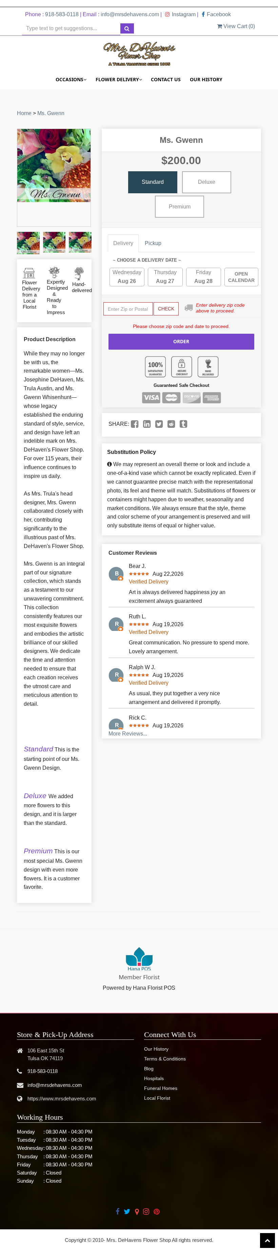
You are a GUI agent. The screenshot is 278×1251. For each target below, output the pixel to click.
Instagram (184, 14)
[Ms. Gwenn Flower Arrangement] (28, 243)
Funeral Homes (160, 1088)
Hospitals (154, 1078)
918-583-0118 (62, 14)
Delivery (123, 243)
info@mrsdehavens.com (130, 14)
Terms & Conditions (165, 1058)
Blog (149, 1068)
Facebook (219, 14)
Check (166, 308)
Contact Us (166, 79)
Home (24, 113)
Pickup (153, 243)
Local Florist (157, 1098)
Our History (206, 79)
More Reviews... (127, 734)
